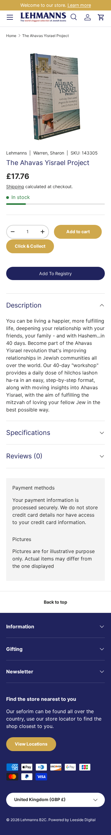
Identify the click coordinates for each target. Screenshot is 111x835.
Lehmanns (16, 152)
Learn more (79, 5)
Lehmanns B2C (33, 819)
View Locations (31, 743)
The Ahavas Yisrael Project (45, 36)
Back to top (55, 602)
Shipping (15, 186)
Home (11, 36)
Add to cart (78, 231)
